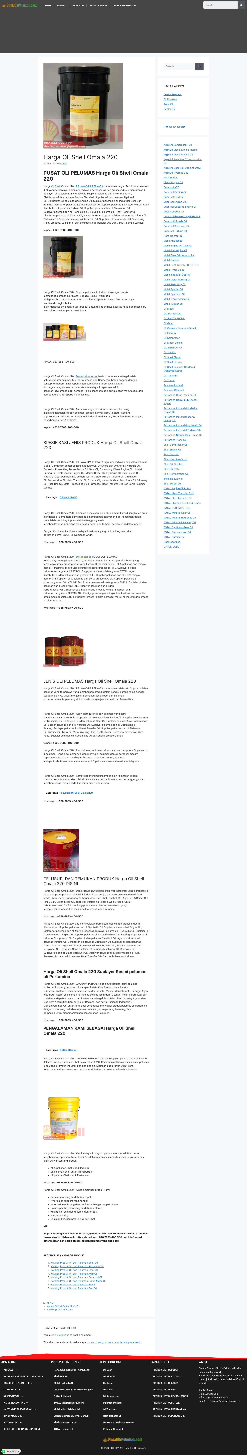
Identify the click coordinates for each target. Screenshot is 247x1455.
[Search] (241, 5)
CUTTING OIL (11, 1422)
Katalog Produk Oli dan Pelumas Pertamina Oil (77, 1266)
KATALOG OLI (97, 5)
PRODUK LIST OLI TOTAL (166, 1376)
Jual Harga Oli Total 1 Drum (60, 1309)
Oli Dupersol (170, 99)
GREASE (8, 1369)
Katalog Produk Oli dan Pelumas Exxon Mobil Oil (78, 1281)
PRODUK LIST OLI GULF (165, 1369)
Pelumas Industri (112, 1402)
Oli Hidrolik (109, 1376)
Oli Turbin (108, 1389)
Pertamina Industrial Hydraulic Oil (72, 1369)
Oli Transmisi (110, 1409)
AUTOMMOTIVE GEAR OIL (18, 1409)
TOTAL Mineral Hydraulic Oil (69, 1402)
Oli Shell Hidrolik (62, 1396)
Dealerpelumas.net (87, 376)
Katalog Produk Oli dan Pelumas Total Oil (74, 1270)
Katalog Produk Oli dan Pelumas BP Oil (73, 1284)
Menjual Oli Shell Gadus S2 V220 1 (63, 1306)
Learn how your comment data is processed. (115, 1342)
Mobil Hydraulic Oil (64, 1383)
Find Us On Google (174, 126)
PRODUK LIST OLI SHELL (166, 1402)
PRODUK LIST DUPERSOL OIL (169, 1415)
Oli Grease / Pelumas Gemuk (118, 1422)
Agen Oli (168, 104)
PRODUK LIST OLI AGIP (165, 1383)
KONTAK (61, 5)
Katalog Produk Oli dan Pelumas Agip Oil (74, 1273)
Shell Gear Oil (61, 1376)
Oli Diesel (108, 1383)
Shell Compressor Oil (65, 1422)
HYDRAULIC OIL (13, 1415)
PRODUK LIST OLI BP (164, 1389)
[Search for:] (179, 66)
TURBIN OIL (10, 1389)
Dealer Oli (169, 109)
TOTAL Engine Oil (63, 1429)
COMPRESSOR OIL (14, 1402)
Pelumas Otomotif (113, 1429)
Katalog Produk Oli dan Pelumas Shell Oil (74, 1262)
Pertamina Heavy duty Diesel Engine (73, 1389)
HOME (48, 5)
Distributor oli (83, 556)
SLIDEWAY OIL (12, 1396)
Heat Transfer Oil (112, 1415)
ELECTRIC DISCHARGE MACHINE (22, 1429)
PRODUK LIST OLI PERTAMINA (169, 1409)
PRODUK (76, 5)
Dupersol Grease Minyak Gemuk (71, 1415)
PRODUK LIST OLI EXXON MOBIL (170, 1396)
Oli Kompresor (111, 1396)
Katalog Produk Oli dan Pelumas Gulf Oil (74, 1288)
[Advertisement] (123, 33)
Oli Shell (55, 186)
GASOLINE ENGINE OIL (16, 1383)
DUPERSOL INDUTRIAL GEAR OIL (22, 1376)
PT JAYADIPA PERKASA (89, 186)
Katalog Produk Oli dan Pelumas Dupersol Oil (76, 1277)
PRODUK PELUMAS (123, 5)
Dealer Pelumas (173, 94)
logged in (64, 1335)
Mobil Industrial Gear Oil (67, 1409)
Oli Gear (107, 1369)
